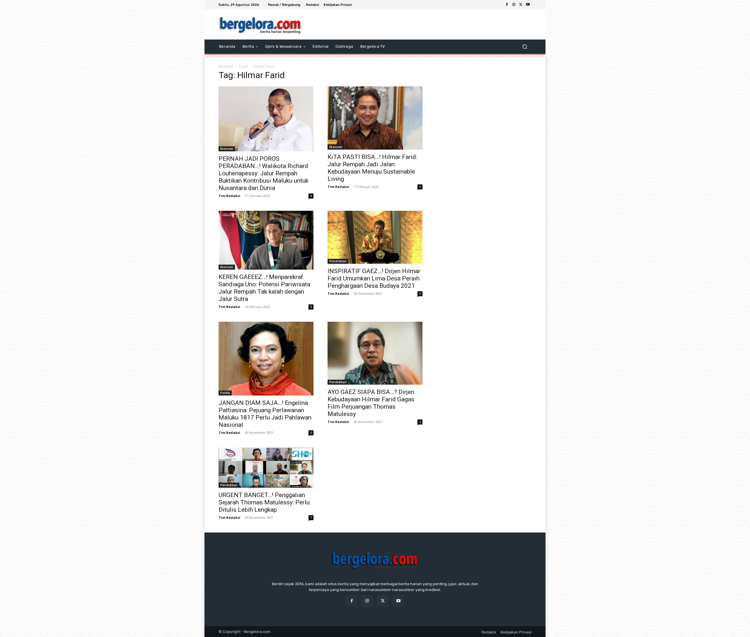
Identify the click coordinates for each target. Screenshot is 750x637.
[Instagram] (513, 4)
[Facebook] (506, 4)
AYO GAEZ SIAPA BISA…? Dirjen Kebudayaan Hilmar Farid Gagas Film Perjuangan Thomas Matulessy (371, 402)
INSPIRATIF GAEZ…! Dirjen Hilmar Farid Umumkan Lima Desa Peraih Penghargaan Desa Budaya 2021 (374, 278)
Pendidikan (338, 261)
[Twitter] (520, 4)
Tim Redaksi (229, 196)
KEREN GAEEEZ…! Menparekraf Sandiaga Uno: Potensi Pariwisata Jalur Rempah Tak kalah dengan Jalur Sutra (264, 287)
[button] (524, 47)
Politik (225, 393)
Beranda (226, 66)
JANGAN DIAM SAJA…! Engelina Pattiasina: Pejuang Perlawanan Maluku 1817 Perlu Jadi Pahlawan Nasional (265, 413)
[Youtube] (527, 4)
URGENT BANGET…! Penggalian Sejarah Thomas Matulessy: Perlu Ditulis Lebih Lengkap (264, 502)
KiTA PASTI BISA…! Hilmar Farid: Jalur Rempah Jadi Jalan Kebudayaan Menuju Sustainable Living (372, 167)
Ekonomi (226, 149)
